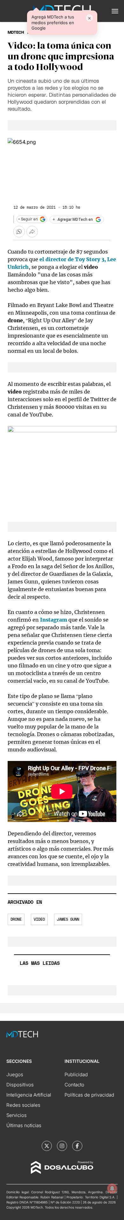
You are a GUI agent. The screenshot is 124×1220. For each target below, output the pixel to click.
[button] (115, 11)
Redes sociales (23, 1105)
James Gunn (68, 919)
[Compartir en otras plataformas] (32, 231)
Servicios (16, 1115)
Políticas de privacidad (89, 1095)
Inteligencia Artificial (28, 1095)
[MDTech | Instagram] (62, 1146)
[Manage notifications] (112, 1188)
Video (39, 919)
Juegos (14, 1074)
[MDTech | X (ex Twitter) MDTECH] (47, 1146)
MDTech (16, 32)
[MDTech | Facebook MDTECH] (77, 1146)
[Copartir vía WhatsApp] (19, 231)
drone (16, 919)
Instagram (53, 620)
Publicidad (76, 1074)
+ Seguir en (28, 219)
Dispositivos (20, 1085)
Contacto (74, 1085)
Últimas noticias (23, 1125)
